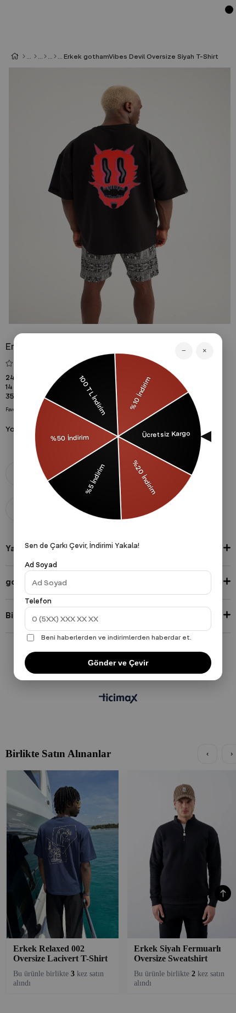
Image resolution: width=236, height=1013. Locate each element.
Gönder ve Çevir (118, 662)
